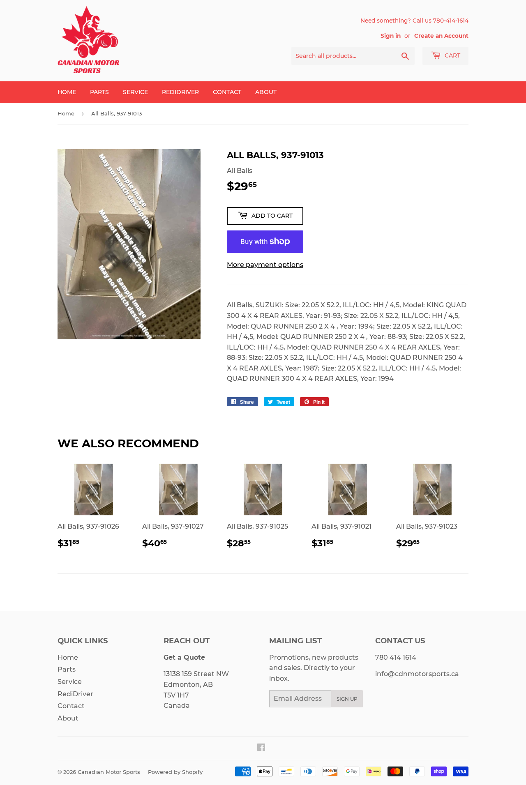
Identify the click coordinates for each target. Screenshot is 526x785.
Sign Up (347, 699)
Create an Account (441, 35)
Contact (227, 92)
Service (135, 92)
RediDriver (180, 92)
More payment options (265, 265)
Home (67, 92)
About (266, 92)
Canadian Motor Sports (109, 772)
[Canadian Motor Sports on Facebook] (261, 748)
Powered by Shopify (175, 772)
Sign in (391, 35)
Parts (99, 92)
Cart (451, 55)
